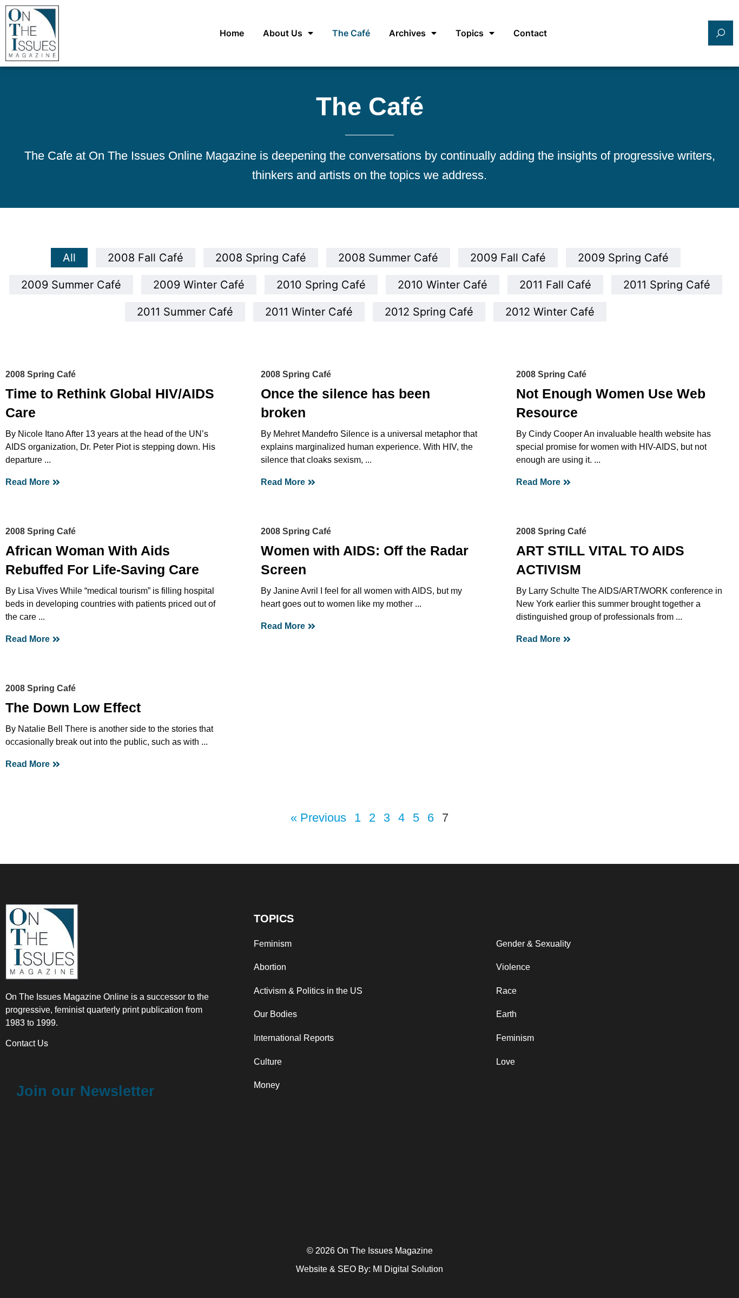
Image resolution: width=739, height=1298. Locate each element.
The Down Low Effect (73, 707)
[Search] (721, 33)
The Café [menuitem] (351, 33)
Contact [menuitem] (530, 33)
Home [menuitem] (232, 33)
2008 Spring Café (40, 374)
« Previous (318, 818)
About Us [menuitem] (282, 33)
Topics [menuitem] (470, 33)
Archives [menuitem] (407, 33)
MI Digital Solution (408, 1269)
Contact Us (26, 1043)
